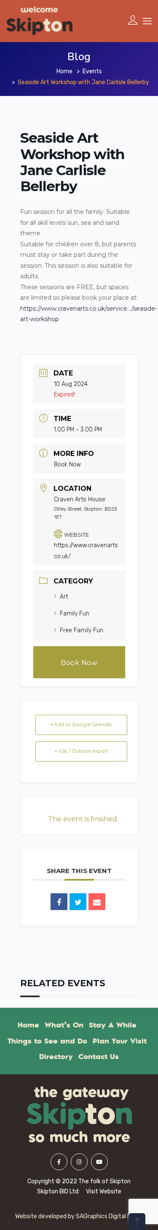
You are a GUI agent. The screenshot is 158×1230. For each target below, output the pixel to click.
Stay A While (113, 1025)
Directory (56, 1057)
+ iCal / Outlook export (81, 751)
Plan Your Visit (120, 1041)
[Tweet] (78, 901)
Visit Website (103, 1191)
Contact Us (98, 1057)
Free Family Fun (81, 630)
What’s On (64, 1025)
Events (92, 71)
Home (64, 71)
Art (64, 596)
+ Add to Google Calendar (81, 724)
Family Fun (74, 613)
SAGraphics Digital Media (109, 1216)
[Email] (96, 901)
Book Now (67, 464)
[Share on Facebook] (59, 901)
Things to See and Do (47, 1041)
